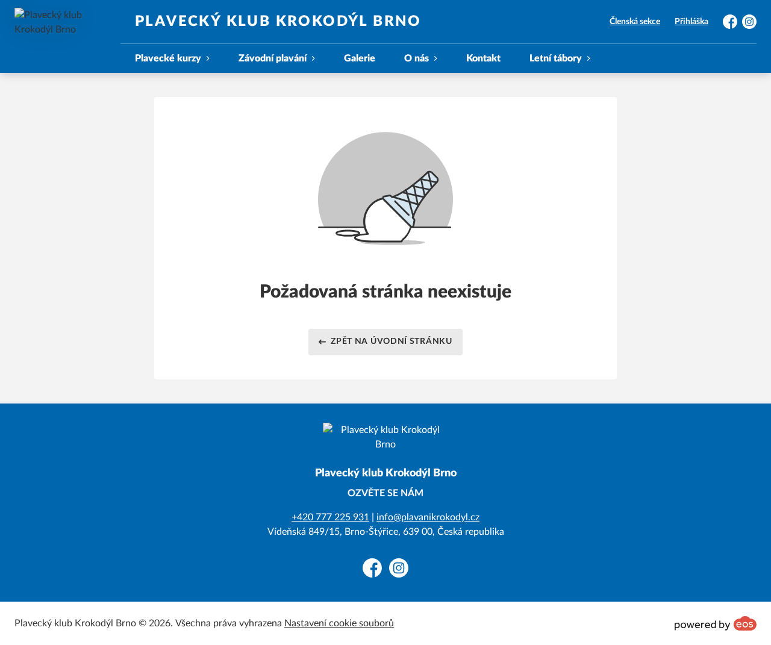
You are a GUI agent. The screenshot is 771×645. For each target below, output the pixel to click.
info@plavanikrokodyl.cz (427, 517)
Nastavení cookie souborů (339, 623)
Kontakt (483, 58)
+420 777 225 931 (330, 517)
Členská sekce (635, 21)
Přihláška (691, 21)
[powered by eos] (716, 623)
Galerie (359, 58)
